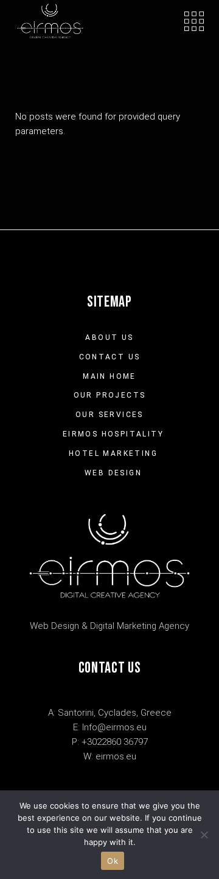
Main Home (109, 376)
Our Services (109, 414)
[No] (204, 835)
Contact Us (110, 357)
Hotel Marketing (113, 453)
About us (109, 337)
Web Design (113, 473)
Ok (112, 861)
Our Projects (110, 395)
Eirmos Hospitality (113, 434)
